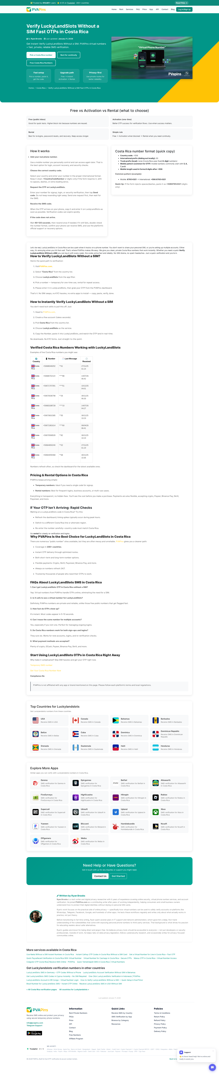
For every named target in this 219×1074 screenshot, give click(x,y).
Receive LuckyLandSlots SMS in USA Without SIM (100, 984)
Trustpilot (71, 3)
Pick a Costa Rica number (41, 55)
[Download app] (34, 1033)
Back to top (174, 1059)
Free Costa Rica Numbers (41, 63)
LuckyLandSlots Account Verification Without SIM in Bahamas (109, 972)
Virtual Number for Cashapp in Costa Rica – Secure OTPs (108, 958)
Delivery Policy (160, 1031)
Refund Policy (159, 1020)
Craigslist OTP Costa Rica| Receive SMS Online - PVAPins (50, 962)
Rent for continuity (68, 55)
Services (129, 9)
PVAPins (120, 541)
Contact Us (100, 876)
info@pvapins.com (35, 1023)
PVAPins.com (49, 312)
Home (114, 9)
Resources (116, 1024)
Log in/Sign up (184, 9)
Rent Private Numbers (78, 1013)
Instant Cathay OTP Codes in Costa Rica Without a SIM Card (101, 954)
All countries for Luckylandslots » (74, 989)
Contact (165, 9)
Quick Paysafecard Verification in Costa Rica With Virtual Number (53, 958)
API (157, 9)
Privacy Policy (160, 1024)
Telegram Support (34, 1025)
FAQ (138, 9)
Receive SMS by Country (122, 1013)
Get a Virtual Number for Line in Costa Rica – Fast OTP (152, 954)
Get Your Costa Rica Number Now (45, 670)
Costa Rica (40, 88)
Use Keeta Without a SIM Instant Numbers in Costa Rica (50, 954)
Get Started (118, 876)
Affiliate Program (76, 1039)
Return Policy (159, 1017)
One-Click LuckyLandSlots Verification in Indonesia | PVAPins (114, 976)
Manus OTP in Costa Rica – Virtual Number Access (155, 958)
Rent (121, 9)
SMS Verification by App (122, 1017)
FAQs (71, 1017)
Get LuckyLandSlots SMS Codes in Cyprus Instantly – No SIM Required (56, 976)
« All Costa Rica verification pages (41, 989)
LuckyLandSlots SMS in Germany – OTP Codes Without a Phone (53, 972)
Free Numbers (75, 1035)
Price (144, 9)
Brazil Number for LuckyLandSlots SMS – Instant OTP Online (51, 984)
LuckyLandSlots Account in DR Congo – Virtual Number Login (52, 980)
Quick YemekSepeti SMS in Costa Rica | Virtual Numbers (101, 962)
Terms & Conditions (162, 1013)
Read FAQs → (181, 3)
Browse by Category (120, 1020)
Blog (173, 9)
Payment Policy (160, 1028)
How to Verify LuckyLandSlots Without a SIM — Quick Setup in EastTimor (111, 980)
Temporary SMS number (41, 665)
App (151, 9)
